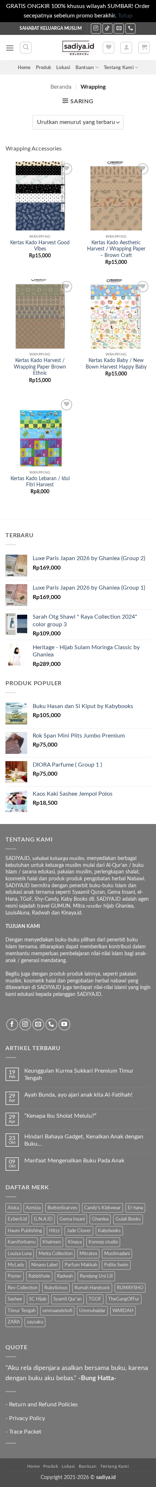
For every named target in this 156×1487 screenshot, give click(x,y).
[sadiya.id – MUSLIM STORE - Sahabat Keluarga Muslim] (78, 47)
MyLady (16, 1265)
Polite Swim (116, 1265)
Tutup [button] (125, 16)
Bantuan (84, 67)
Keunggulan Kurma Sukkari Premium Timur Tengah (79, 1074)
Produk (44, 67)
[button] (9, 48)
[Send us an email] (119, 28)
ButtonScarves (62, 1208)
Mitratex (88, 1253)
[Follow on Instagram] (96, 28)
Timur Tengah (22, 1311)
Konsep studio (103, 1242)
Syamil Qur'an (67, 1299)
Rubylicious (55, 1288)
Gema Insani (72, 1219)
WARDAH (123, 1311)
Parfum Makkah (81, 1265)
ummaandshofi (57, 1311)
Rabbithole (39, 1276)
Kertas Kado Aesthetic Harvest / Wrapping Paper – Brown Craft (116, 249)
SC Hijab (37, 1299)
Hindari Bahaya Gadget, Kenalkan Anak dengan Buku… (83, 1140)
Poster (14, 1276)
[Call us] (130, 28)
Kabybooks (109, 1231)
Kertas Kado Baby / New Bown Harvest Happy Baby (116, 364)
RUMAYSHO (130, 1288)
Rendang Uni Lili (96, 1276)
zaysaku (35, 1322)
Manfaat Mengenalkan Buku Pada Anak (74, 1161)
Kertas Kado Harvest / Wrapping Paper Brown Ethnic (40, 367)
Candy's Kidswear (102, 1208)
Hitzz (54, 1231)
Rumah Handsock (92, 1288)
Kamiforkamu (22, 1242)
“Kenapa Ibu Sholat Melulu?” (60, 1116)
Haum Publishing (25, 1231)
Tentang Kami (119, 67)
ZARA (14, 1322)
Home (24, 67)
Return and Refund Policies (43, 1404)
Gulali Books (128, 1219)
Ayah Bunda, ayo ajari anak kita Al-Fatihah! (78, 1095)
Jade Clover (79, 1231)
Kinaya (75, 1242)
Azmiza (33, 1208)
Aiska (13, 1208)
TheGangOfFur (123, 1299)
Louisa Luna (20, 1253)
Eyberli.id (17, 1219)
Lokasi (63, 67)
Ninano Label (44, 1265)
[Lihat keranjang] (144, 47)
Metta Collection (55, 1253)
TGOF (95, 1299)
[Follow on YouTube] (64, 1024)
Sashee (15, 1299)
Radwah (65, 1276)
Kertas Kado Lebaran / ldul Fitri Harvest (40, 482)
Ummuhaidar (92, 1311)
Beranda (60, 87)
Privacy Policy (27, 1418)
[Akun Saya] (126, 47)
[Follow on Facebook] (12, 1024)
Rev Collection (22, 1288)
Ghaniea (100, 1219)
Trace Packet (25, 1432)
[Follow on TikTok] (107, 28)
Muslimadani (117, 1253)
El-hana (135, 1208)
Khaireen (51, 1242)
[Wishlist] (108, 47)
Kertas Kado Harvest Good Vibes (40, 246)
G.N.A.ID (43, 1219)
